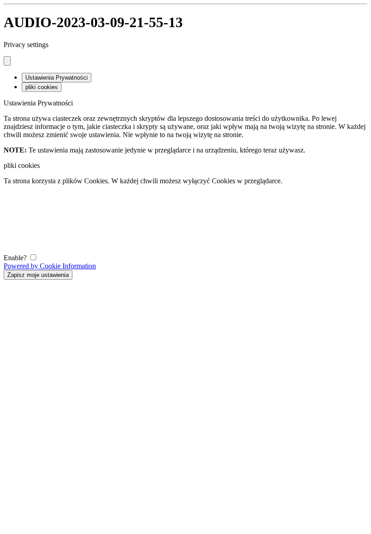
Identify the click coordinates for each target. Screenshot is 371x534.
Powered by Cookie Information (50, 266)
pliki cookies (41, 87)
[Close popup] (7, 61)
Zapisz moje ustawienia (38, 275)
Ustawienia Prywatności (56, 77)
